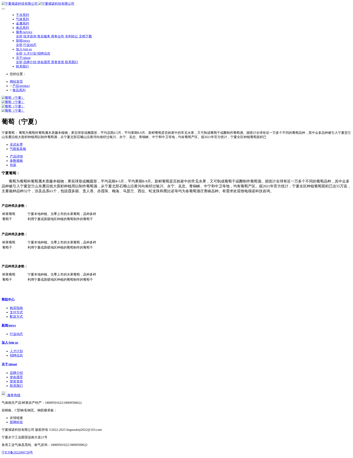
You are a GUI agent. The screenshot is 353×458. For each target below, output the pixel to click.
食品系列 (19, 90)
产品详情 (16, 156)
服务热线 (13, 395)
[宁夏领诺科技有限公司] (176, 4)
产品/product (21, 86)
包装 (13, 165)
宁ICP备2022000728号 (17, 452)
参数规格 (16, 160)
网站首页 (16, 81)
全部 (19, 36)
